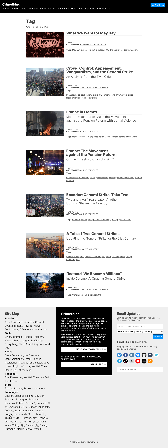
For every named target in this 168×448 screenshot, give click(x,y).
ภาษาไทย (26, 421)
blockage (113, 177)
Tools (23, 8)
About (74, 8)
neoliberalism (72, 177)
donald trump (116, 95)
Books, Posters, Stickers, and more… (26, 388)
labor (102, 50)
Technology (11, 329)
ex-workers (95, 256)
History (94, 249)
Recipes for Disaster (30, 362)
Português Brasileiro (27, 399)
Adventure (17, 322)
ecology (88, 136)
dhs (111, 50)
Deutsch (39, 395)
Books (5, 8)
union (122, 256)
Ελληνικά (29, 403)
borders (106, 95)
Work (134, 136)
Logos (25, 340)
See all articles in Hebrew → (94, 8)
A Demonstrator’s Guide (33, 329)
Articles (9, 318)
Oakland (116, 256)
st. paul (81, 95)
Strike (97, 50)
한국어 (17, 417)
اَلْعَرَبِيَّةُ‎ (8, 417)
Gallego (44, 425)
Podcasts (33, 8)
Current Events (99, 87)
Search (51, 8)
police (95, 136)
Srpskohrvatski (36, 414)
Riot (103, 256)
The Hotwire (12, 381)
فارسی (8, 414)
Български (15, 406)
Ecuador (76, 219)
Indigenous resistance (99, 219)
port (78, 259)
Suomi (40, 403)
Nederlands (20, 414)
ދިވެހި (36, 425)
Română (26, 417)
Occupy (129, 256)
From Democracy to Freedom (22, 355)
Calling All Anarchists (93, 44)
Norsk (20, 428)
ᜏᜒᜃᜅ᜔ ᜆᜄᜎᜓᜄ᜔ (33, 428)
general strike (87, 50)
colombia (85, 295)
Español (19, 395)
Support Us (158, 5)
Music (17, 340)
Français (10, 399)
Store (43, 8)
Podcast (10, 373)
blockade (70, 259)
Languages (63, 8)
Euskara (19, 410)
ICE (107, 50)
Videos (9, 340)
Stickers (38, 336)
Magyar (29, 410)
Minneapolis (71, 95)
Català (29, 425)
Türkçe (39, 410)
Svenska (43, 417)
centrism (70, 180)
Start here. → (98, 364)
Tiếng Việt (18, 425)
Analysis (85, 87)
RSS (16, 319)
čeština (9, 410)
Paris (81, 136)
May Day (76, 50)
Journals (17, 336)
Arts (7, 322)
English (9, 395)
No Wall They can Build (36, 377)
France (75, 136)
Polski (19, 403)
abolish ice (118, 50)
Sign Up (158, 337)
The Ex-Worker (13, 377)
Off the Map (24, 370)
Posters (28, 336)
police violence (106, 136)
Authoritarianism (89, 98)
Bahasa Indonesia (39, 406)
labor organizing (74, 98)
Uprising (114, 219)
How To (28, 325)
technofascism (131, 50)
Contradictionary (14, 358)
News (37, 325)
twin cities (128, 95)
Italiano (29, 395)
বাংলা (35, 417)
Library (14, 8)
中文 (25, 406)
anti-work (129, 177)
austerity (85, 219)
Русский (10, 403)
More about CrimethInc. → (91, 349)
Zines (8, 336)
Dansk (8, 421)
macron (138, 177)
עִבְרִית (16, 421)
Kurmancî (10, 428)
